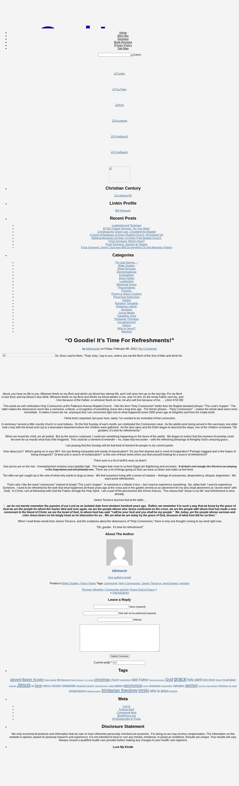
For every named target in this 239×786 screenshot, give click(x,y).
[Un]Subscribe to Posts (126, 718)
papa (111, 686)
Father (144, 679)
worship (184, 583)
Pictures (126, 290)
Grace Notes (126, 278)
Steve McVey (212, 686)
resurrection (167, 686)
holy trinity (209, 679)
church (115, 679)
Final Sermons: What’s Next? (126, 241)
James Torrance (151, 583)
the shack (233, 686)
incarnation (229, 679)
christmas (102, 679)
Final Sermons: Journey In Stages (126, 244)
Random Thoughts (126, 303)
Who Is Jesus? (126, 328)
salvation (178, 685)
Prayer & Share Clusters (126, 293)
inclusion (12, 686)
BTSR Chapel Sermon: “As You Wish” (126, 228)
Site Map (123, 48)
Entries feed (126, 709)
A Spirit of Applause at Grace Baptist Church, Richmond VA (126, 234)
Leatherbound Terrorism (126, 225)
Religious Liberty (126, 306)
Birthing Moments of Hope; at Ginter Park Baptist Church (126, 238)
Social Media (126, 312)
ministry (56, 685)
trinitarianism (77, 691)
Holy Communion (129, 583)
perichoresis (170, 583)
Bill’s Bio (123, 35)
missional (68, 685)
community (110, 583)
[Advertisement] (119, 64)
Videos (126, 325)
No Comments (148, 348)
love (38, 685)
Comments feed (126, 712)
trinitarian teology (94, 691)
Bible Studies (126, 265)
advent (16, 679)
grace (180, 679)
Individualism (121, 592)
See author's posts (119, 577)
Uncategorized (126, 322)
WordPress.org (126, 715)
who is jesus (159, 691)
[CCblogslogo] (123, 195)
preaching (154, 685)
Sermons (123, 39)
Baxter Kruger (33, 679)
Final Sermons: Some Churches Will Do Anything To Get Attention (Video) (126, 247)
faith (135, 679)
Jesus (24, 685)
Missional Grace (127, 284)
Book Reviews (123, 42)
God (169, 679)
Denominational (126, 271)
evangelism (125, 680)
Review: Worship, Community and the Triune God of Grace (118, 589)
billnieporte (93, 348)
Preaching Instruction (126, 297)
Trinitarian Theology (126, 319)
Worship (126, 331)
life (32, 686)
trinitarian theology (120, 690)
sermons (202, 686)
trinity (144, 690)
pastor (119, 685)
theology (223, 685)
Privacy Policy (123, 45)
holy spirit (194, 679)
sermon (191, 685)
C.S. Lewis (88, 680)
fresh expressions (157, 680)
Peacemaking (126, 287)
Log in (126, 706)
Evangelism (126, 275)
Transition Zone (126, 315)
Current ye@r (103, 662)
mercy (47, 685)
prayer (146, 686)
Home (123, 32)
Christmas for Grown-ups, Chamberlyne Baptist (126, 231)
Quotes (126, 300)
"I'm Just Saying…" (126, 262)
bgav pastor (51, 680)
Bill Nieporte (123, 210)
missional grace (101, 686)
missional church (85, 685)
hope (219, 679)
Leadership (126, 281)
